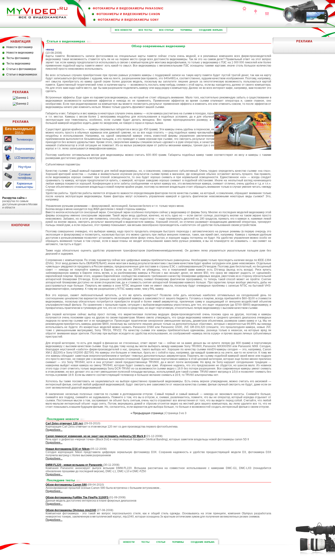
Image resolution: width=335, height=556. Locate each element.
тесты (145, 542)
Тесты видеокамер (18, 63)
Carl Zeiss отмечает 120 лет (64, 423)
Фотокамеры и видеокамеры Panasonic (128, 8)
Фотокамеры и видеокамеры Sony (128, 19)
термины (186, 30)
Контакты (266, 14)
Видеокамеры (24, 148)
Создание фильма (211, 30)
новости (128, 542)
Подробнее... (54, 429)
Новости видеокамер (20, 52)
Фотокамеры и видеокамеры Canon (128, 14)
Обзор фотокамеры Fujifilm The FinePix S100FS (77, 497)
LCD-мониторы (25, 157)
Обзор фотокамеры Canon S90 (66, 484)
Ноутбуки (24, 167)
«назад (50, 49)
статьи (160, 542)
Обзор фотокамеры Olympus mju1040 (71, 510)
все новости (123, 30)
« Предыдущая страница (147, 413)
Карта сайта (255, 13)
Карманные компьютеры (24, 185)
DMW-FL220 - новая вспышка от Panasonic (74, 464)
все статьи (166, 30)
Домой (244, 10)
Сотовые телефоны (25, 176)
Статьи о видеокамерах (21, 74)
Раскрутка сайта (13, 198)
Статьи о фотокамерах (21, 69)
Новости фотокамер (19, 47)
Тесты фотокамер (17, 58)
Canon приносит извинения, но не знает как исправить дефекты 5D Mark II (95, 436)
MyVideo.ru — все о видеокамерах (37, 12)
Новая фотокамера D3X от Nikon (68, 449)
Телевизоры (24, 139)
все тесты (145, 30)
